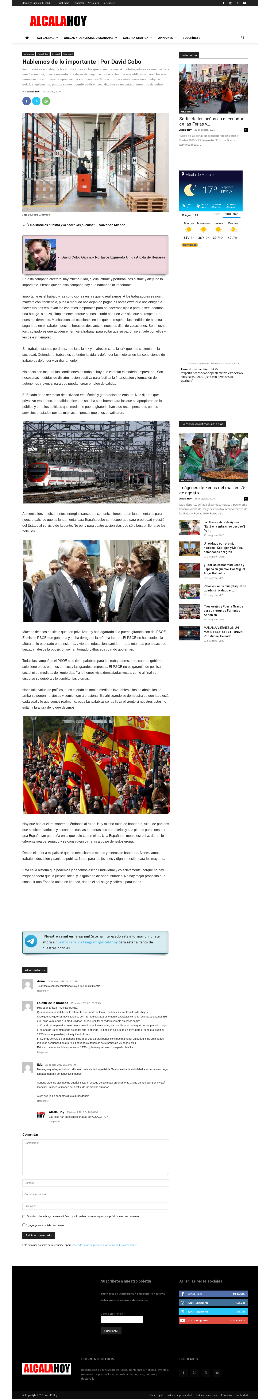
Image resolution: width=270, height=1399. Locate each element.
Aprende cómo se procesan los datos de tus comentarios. (105, 1245)
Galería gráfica (135, 38)
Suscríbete (109, 2)
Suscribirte (237, 1320)
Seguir (240, 1302)
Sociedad (68, 53)
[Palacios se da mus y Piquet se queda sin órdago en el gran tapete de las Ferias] (189, 591)
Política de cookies (206, 1395)
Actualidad (45, 38)
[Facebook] (223, 3)
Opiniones (165, 38)
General (56, 53)
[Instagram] (230, 3)
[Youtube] (244, 3)
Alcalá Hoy (33, 91)
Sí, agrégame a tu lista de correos (44, 1225)
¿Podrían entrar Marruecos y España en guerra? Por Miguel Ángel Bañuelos (224, 569)
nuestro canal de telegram (86, 942)
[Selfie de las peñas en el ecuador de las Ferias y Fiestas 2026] (213, 89)
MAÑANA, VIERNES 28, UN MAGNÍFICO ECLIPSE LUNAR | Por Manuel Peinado (223, 632)
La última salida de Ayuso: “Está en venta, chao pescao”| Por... (224, 526)
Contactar (78, 2)
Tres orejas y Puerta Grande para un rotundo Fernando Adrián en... (223, 611)
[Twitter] (237, 3)
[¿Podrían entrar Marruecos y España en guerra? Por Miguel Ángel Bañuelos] (189, 570)
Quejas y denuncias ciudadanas (88, 38)
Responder (43, 990)
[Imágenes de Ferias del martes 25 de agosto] (213, 457)
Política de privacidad (179, 1395)
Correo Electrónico (113, 1313)
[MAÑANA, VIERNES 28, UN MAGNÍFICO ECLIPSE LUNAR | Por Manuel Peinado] (189, 633)
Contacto (226, 1395)
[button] (243, 38)
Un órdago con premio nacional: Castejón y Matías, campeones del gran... (223, 548)
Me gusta (239, 1293)
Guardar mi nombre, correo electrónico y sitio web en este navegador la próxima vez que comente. (83, 1216)
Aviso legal (94, 2)
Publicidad (63, 2)
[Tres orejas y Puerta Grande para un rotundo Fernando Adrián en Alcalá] (189, 611)
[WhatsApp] (46, 101)
